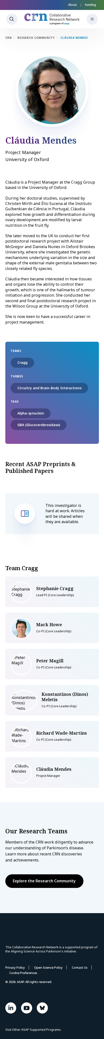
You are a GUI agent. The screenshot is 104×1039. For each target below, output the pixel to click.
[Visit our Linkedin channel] (10, 1008)
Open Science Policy (48, 968)
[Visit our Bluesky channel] (42, 1008)
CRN (8, 38)
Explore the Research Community (44, 881)
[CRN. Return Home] (52, 19)
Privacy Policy (15, 968)
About (72, 5)
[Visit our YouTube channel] (26, 1008)
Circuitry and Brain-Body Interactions (49, 388)
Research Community (35, 38)
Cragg (22, 362)
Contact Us (80, 968)
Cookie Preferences (23, 973)
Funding (90, 5)
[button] (92, 19)
